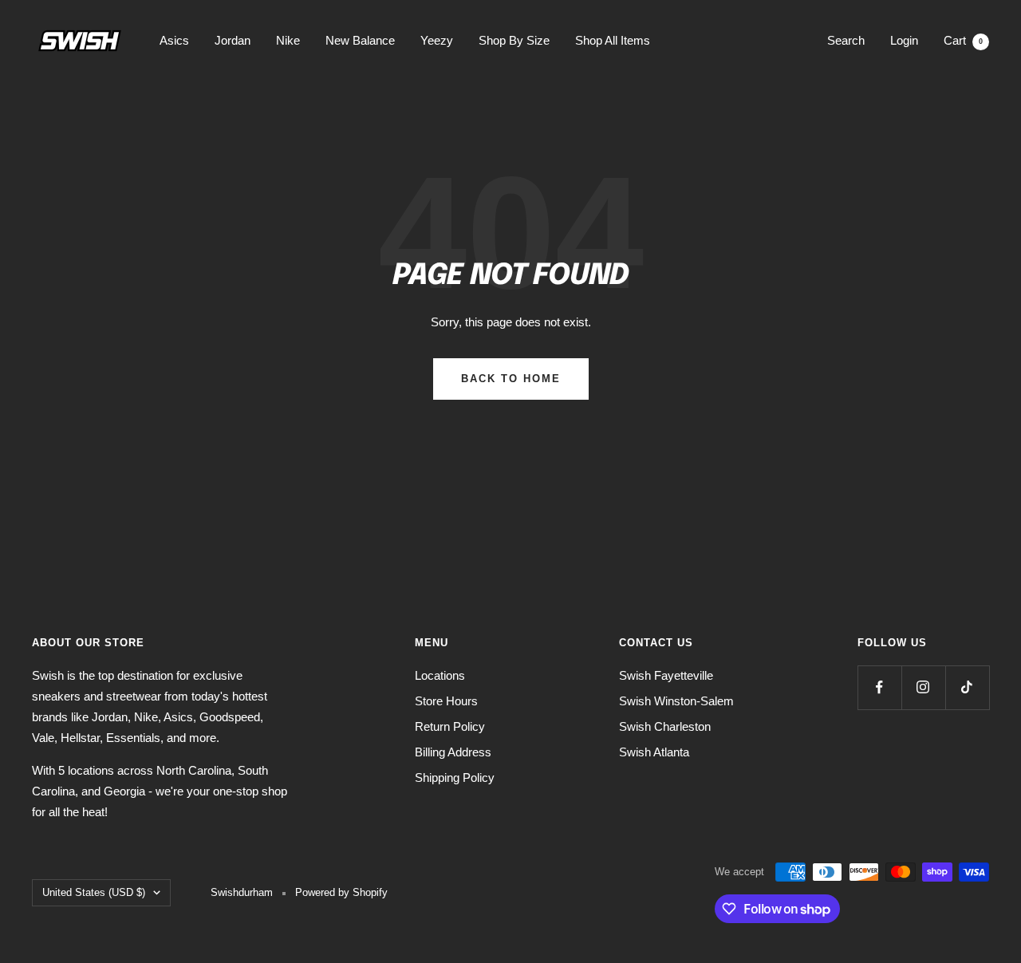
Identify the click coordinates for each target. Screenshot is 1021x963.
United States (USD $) (93, 892)
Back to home (511, 379)
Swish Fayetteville (666, 675)
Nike (288, 40)
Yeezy (436, 40)
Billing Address (453, 752)
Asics (174, 40)
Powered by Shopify (341, 892)
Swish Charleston (665, 726)
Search (846, 40)
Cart (963, 40)
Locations (440, 675)
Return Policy (450, 726)
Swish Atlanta (654, 752)
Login (904, 40)
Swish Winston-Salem (676, 701)
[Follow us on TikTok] (967, 687)
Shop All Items (612, 40)
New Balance (360, 40)
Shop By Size (514, 40)
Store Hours (446, 701)
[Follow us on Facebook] (879, 687)
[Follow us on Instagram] (923, 687)
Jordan (232, 40)
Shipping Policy (455, 777)
